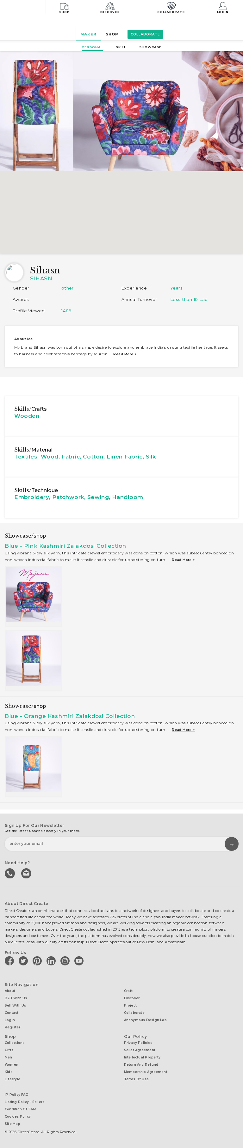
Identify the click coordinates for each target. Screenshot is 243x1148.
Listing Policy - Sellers (24, 1102)
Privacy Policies (138, 1043)
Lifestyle (12, 1079)
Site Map (12, 1124)
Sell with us (15, 1005)
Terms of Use (136, 1079)
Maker (88, 34)
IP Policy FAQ (16, 1095)
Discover (110, 12)
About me (23, 339)
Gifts (9, 1050)
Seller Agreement (140, 1050)
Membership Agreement (145, 1072)
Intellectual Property (142, 1057)
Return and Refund (141, 1065)
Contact (12, 1013)
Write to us (27, 872)
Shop (64, 12)
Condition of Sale (20, 1109)
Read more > (124, 354)
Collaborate (170, 12)
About (10, 991)
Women (11, 1065)
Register (12, 1027)
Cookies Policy (18, 1116)
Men (8, 1057)
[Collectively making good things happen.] (27, 8)
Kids (8, 1072)
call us (10, 872)
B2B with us (16, 998)
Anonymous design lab (145, 1020)
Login (223, 12)
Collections (14, 1043)
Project (130, 1005)
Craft (128, 991)
